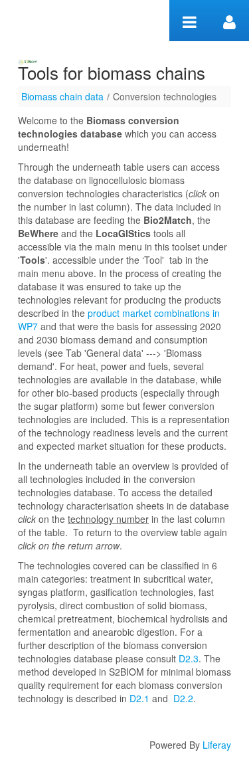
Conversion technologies (164, 96)
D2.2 (183, 698)
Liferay (217, 744)
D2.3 (189, 658)
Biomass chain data (62, 96)
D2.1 (139, 698)
